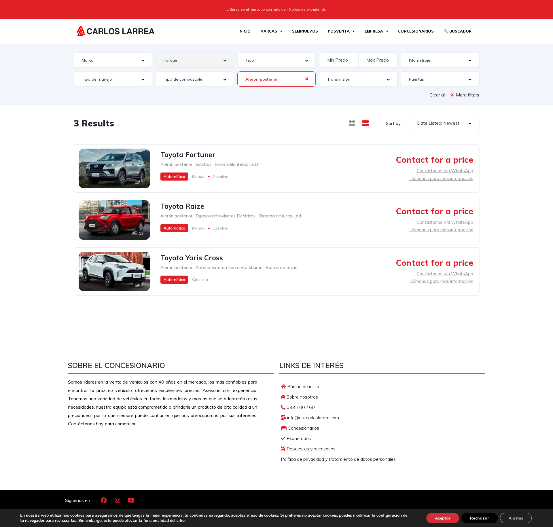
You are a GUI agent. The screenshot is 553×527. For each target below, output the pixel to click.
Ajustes (516, 518)
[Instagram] (117, 500)
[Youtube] (131, 500)
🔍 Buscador (457, 31)
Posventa (339, 31)
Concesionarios (416, 31)
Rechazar (479, 518)
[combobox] (113, 60)
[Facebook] (104, 500)
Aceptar (442, 518)
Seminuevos (305, 31)
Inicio (244, 31)
